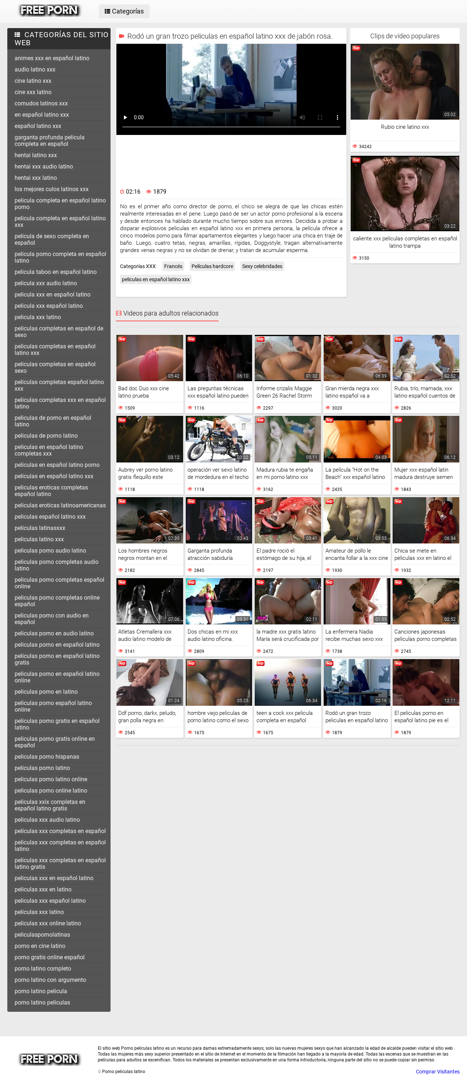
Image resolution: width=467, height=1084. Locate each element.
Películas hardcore (212, 266)
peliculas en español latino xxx (54, 476)
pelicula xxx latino (38, 317)
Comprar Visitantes (438, 1072)
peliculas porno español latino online (53, 706)
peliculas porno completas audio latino (57, 565)
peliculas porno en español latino (57, 644)
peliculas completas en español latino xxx (55, 349)
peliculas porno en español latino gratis (57, 659)
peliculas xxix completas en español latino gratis (50, 805)
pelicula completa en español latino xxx (60, 221)
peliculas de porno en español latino (53, 421)
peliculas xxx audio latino (47, 819)
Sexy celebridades (262, 266)
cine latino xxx (33, 80)
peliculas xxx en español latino (54, 878)
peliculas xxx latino (39, 912)
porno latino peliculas (42, 1002)
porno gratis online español (50, 957)
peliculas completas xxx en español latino (60, 403)
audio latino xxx (35, 69)
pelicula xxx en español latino (52, 294)
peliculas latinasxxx (40, 527)
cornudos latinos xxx (41, 103)
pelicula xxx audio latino (46, 283)
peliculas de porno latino (46, 435)
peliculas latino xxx (39, 539)
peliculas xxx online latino (48, 923)
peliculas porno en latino (46, 691)
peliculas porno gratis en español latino (57, 724)
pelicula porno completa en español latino (60, 257)
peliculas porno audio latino (50, 550)
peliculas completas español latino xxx (59, 385)
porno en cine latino (40, 945)
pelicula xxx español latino (49, 305)
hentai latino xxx (36, 155)
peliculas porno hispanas (47, 756)
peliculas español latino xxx (50, 516)
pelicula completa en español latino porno (60, 203)
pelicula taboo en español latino (56, 271)
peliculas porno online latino (51, 790)
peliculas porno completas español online (59, 583)
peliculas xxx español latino (50, 900)
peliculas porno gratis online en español (55, 742)
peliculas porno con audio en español (52, 619)
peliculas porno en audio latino (54, 633)
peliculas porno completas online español (57, 601)
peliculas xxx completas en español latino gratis (60, 863)
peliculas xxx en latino (43, 889)
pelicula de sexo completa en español (52, 239)
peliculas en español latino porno (57, 464)
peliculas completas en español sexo (55, 367)
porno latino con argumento (50, 979)
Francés (173, 266)
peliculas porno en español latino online (57, 677)
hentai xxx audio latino (44, 166)
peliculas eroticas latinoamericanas (60, 505)
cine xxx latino (33, 92)
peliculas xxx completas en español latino (60, 845)
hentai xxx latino (36, 177)
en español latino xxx (42, 114)
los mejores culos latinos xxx (52, 189)
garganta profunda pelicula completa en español (50, 140)
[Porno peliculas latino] (49, 15)
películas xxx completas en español (60, 831)
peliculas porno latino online (51, 779)
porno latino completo (43, 968)
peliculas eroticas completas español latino (51, 491)
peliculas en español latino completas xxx (49, 450)
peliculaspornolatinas (42, 934)
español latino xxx (38, 126)
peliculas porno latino (42, 767)
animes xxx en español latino (52, 58)
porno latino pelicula (41, 991)
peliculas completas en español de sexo (59, 331)
